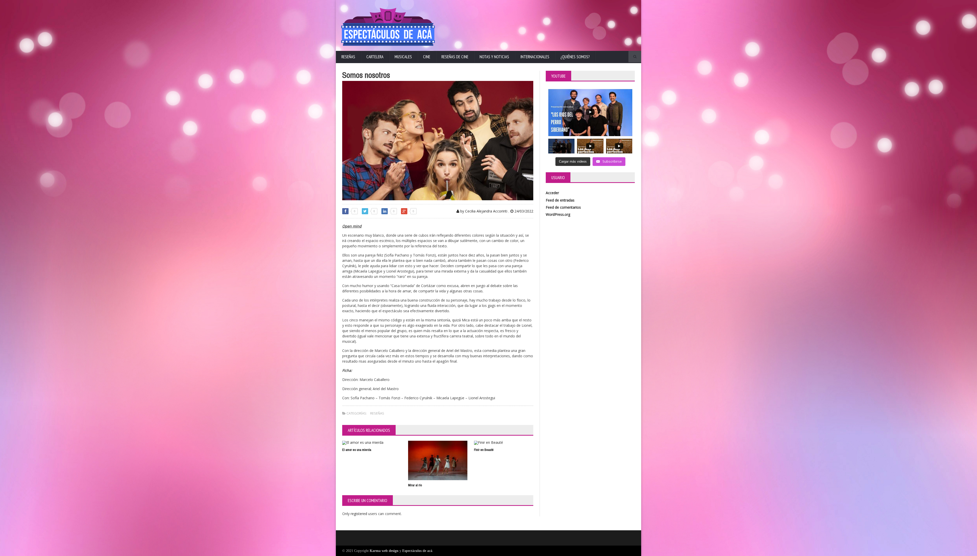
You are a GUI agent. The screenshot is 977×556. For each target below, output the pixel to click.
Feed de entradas (560, 200)
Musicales (403, 57)
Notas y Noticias (494, 57)
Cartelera (374, 57)
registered (359, 513)
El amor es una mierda (356, 450)
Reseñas (348, 57)
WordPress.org (558, 214)
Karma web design (384, 551)
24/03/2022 (523, 211)
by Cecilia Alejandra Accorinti (483, 211)
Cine (426, 57)
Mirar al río (415, 485)
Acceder (552, 192)
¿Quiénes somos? (575, 57)
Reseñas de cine (454, 57)
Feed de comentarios (563, 207)
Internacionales (534, 57)
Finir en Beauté (484, 450)
